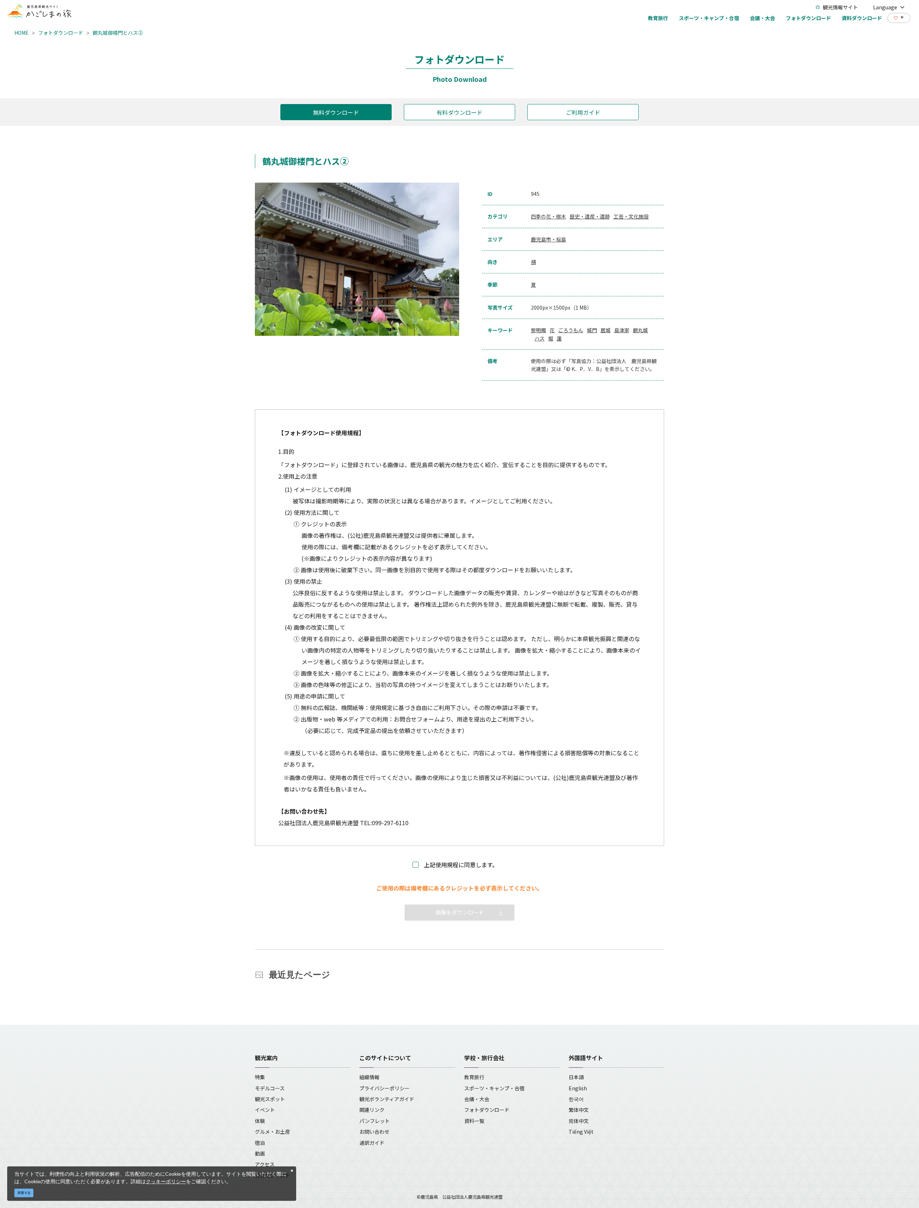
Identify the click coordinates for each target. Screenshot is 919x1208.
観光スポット (270, 1099)
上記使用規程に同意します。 (461, 864)
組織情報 (369, 1077)
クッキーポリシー (166, 1181)
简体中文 (579, 1120)
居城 (606, 330)
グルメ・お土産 (272, 1131)
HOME (21, 32)
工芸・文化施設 (631, 216)
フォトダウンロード (60, 32)
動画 (260, 1153)
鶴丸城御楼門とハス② (118, 32)
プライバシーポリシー (384, 1088)
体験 (260, 1120)
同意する (24, 1192)
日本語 (576, 1077)
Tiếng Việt (581, 1131)
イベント (265, 1109)
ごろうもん (570, 330)
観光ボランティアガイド (386, 1099)
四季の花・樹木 (548, 216)
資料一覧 (474, 1120)
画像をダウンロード (459, 912)
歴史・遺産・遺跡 (590, 216)
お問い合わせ (374, 1131)
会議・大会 (476, 1099)
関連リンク (371, 1109)
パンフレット (374, 1120)
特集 (260, 1077)
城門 (592, 330)
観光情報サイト (840, 7)
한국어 (576, 1099)
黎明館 (538, 330)
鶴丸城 (640, 330)
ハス (540, 338)
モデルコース (270, 1088)
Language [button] (885, 7)
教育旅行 (474, 1077)
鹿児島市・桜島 (548, 239)
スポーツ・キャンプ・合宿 (494, 1088)
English (578, 1088)
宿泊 (260, 1142)
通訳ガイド (371, 1142)
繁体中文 (579, 1109)
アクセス (265, 1164)
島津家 (621, 330)
